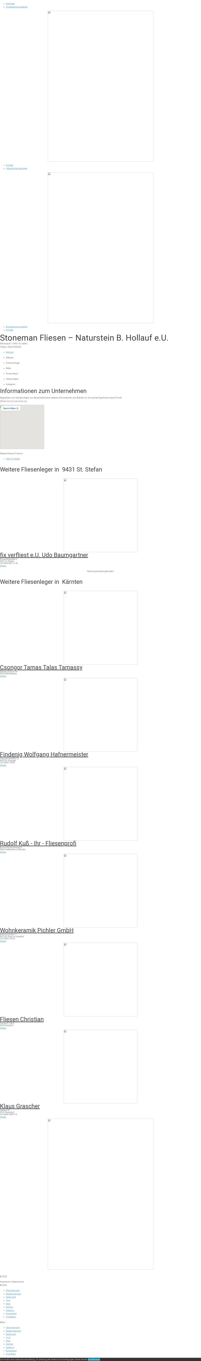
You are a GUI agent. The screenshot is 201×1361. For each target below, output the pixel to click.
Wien (8, 1304)
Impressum (5, 1273)
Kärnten (9, 1307)
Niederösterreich (13, 1294)
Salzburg (10, 1310)
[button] (3, 566)
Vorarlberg (11, 1317)
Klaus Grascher (20, 1106)
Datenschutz (18, 1273)
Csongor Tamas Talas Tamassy (41, 667)
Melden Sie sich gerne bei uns (13, 401)
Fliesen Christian (22, 1019)
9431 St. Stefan (13, 459)
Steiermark (11, 1297)
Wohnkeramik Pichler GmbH (37, 930)
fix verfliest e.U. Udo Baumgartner (44, 555)
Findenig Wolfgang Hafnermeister (44, 754)
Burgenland (11, 1313)
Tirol (8, 1300)
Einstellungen (94, 1359)
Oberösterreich (13, 1290)
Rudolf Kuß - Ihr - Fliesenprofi (38, 843)
